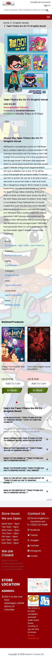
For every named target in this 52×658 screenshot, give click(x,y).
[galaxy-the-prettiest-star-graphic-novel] (13, 344)
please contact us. (33, 637)
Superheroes (11, 265)
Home (6, 22)
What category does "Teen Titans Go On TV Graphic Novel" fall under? (24, 469)
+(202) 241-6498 (38, 524)
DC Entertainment (13, 255)
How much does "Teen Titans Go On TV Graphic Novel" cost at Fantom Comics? (22, 419)
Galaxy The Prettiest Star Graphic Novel (13, 367)
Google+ (34, 540)
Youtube (34, 545)
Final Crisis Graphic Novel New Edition (38, 367)
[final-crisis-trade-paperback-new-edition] (38, 344)
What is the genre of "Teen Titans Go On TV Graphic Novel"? (23, 459)
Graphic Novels (21, 22)
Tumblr (34, 556)
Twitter (34, 535)
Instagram (35, 550)
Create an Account (40, 2)
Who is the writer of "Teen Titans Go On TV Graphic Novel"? (23, 491)
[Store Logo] (8, 3)
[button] (14, 402)
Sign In (46, 5)
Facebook (34, 529)
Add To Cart (13, 383)
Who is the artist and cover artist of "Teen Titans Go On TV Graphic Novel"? (24, 480)
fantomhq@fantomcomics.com (39, 520)
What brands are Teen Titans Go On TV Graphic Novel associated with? (23, 439)
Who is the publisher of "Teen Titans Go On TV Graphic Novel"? (23, 449)
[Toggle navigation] (48, 17)
